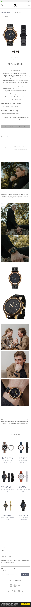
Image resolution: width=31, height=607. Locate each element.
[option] (15, 35)
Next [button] (27, 35)
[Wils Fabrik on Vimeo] (22, 591)
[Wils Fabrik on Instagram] (15, 591)
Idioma (15, 597)
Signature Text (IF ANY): (9, 111)
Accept (25, 603)
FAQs (2, 550)
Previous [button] (4, 35)
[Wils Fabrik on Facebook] (12, 591)
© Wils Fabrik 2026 (15, 580)
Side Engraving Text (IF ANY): (11, 103)
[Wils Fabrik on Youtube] (19, 591)
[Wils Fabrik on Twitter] (9, 591)
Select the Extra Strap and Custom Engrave (15, 117)
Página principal (6, 12)
